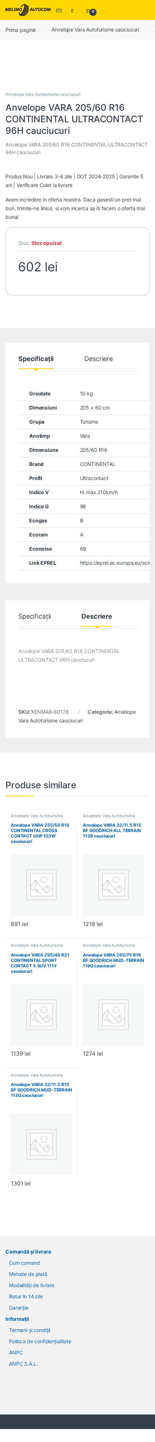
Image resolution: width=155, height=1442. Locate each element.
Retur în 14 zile (26, 1296)
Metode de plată (28, 1274)
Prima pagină (20, 29)
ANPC (16, 1352)
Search (60, 10)
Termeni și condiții (29, 1330)
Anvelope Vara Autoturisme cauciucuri (95, 29)
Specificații (36, 359)
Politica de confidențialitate (40, 1341)
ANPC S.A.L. (23, 1364)
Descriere (98, 359)
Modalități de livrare (31, 1285)
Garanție (18, 1308)
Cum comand (24, 1263)
